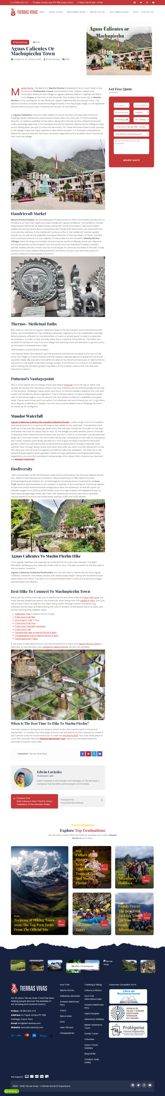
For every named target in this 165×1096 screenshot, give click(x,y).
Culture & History (93, 990)
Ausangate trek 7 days (26, 638)
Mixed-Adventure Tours (84, 925)
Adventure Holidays (126, 880)
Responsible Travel (76, 12)
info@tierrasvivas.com (29, 1023)
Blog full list (90, 1053)
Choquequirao (67, 1033)
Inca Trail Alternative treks (93, 998)
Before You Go (97, 12)
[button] (43, 12)
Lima (62, 1021)
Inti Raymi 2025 (70, 735)
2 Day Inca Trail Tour (25, 623)
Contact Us (147, 12)
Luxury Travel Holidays (91, 1046)
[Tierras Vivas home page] (24, 12)
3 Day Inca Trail (23, 629)
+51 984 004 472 (20, 2)
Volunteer (89, 1039)
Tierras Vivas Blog (38, 753)
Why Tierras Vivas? (119, 12)
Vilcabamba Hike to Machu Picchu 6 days (36, 632)
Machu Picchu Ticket (89, 643)
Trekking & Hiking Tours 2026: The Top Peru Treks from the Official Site (34, 925)
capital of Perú (87, 600)
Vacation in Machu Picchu (55, 646)
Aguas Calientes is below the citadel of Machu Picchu (40, 422)
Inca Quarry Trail (23, 620)
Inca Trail (64, 984)
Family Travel (91, 1033)
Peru (42, 12)
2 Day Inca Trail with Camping (30, 626)
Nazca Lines (66, 1016)
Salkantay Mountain (70, 996)
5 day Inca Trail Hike (25, 617)
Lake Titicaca (66, 1027)
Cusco (63, 1010)
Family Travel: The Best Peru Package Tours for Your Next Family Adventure (129, 918)
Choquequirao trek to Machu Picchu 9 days (36, 635)
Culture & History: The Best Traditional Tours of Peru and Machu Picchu (87, 869)
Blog (135, 12)
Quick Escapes (91, 1013)
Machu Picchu (27, 88)
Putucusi (68, 384)
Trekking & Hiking (93, 984)
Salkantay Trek (22, 614)
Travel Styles (56, 12)
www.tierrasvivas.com (32, 1027)
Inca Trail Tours (91, 597)
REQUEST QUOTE (131, 160)
